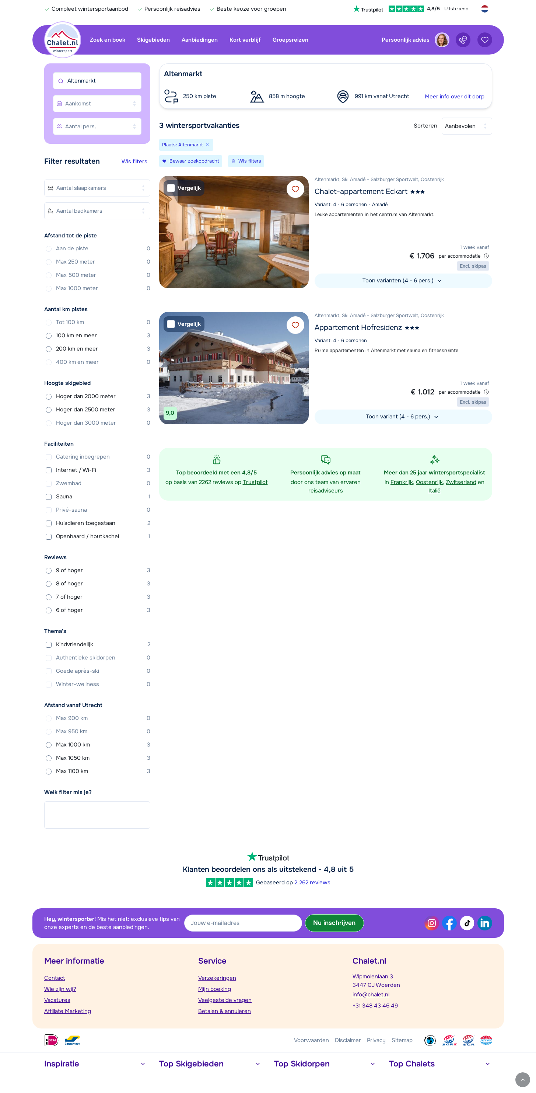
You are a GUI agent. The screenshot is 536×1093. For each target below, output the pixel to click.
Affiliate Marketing (67, 1011)
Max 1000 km (103, 744)
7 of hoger (103, 597)
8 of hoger (103, 583)
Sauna (103, 496)
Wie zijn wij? (60, 989)
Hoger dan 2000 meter (103, 396)
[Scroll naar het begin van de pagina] (522, 1079)
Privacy (376, 1040)
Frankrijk (401, 482)
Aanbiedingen (200, 39)
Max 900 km (103, 718)
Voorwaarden (311, 1040)
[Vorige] (166, 232)
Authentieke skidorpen (103, 657)
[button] (325, 86)
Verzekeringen (217, 978)
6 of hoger (103, 610)
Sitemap (402, 1040)
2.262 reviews (312, 882)
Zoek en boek (107, 39)
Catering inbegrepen (103, 456)
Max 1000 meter (103, 288)
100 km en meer (103, 335)
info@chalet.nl (371, 994)
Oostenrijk (429, 482)
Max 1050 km (103, 758)
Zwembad (103, 483)
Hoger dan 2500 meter (103, 409)
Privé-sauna (103, 510)
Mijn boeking (214, 989)
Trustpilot (255, 482)
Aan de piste (103, 248)
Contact (54, 978)
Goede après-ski (103, 671)
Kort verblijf (245, 39)
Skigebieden (153, 39)
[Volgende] (301, 232)
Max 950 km (103, 731)
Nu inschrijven (334, 923)
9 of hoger (103, 570)
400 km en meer (103, 362)
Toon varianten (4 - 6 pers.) (398, 280)
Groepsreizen (290, 39)
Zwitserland (461, 482)
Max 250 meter (103, 261)
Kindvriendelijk (103, 644)
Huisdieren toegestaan (103, 523)
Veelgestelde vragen (225, 1000)
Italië (434, 490)
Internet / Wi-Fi (103, 470)
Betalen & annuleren (224, 1011)
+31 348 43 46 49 (375, 1005)
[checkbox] (184, 188)
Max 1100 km (103, 771)
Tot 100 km (103, 322)
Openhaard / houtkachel (103, 536)
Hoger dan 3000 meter (103, 423)
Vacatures (57, 1000)
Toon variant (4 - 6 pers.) (399, 416)
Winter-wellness (103, 684)
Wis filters (134, 161)
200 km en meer (103, 348)
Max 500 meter (103, 275)
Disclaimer (348, 1040)
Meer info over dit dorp (454, 96)
